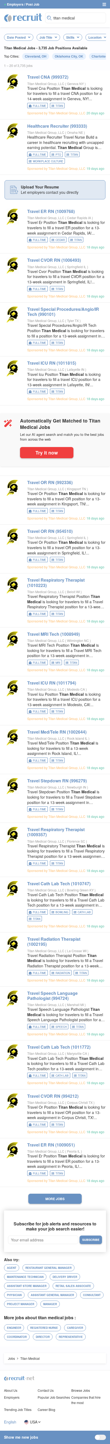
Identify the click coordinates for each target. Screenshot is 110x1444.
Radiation (63, 973)
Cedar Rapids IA (79, 217)
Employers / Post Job (23, 4)
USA (33, 1422)
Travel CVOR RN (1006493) (54, 260)
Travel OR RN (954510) (50, 531)
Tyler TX (73, 320)
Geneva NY (76, 83)
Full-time (39, 106)
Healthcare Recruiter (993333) (57, 126)
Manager (50, 1304)
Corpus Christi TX (80, 1102)
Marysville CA (77, 1053)
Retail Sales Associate (73, 1286)
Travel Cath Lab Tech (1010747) (59, 883)
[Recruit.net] (23, 17)
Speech (61, 1027)
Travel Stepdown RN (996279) (57, 781)
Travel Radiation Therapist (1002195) (53, 941)
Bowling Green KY (81, 890)
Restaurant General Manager (48, 1268)
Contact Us (46, 1390)
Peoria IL (74, 1151)
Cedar (60, 240)
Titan (59, 106)
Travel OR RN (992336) (50, 482)
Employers (11, 1397)
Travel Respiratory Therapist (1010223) (56, 582)
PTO (58, 154)
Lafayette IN (76, 369)
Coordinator (17, 1337)
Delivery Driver (65, 1277)
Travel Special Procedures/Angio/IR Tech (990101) (63, 311)
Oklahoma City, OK (69, 56)
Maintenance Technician (25, 1277)
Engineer (14, 1328)
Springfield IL (77, 266)
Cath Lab (84, 912)
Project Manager (20, 1304)
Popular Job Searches (54, 1397)
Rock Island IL (77, 738)
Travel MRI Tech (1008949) (53, 634)
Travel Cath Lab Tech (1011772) (59, 1047)
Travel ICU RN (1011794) (51, 683)
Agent (11, 1268)
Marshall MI (76, 1004)
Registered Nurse (44, 1328)
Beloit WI (74, 591)
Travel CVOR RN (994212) (52, 1096)
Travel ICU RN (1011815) (51, 363)
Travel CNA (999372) (47, 77)
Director (43, 1337)
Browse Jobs (80, 1390)
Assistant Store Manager (26, 1286)
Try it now (47, 452)
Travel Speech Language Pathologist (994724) (52, 995)
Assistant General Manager (52, 1295)
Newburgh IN (77, 787)
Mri (58, 663)
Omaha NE (75, 132)
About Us (10, 1390)
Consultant (92, 1295)
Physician (14, 1295)
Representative (71, 1337)
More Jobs (55, 1198)
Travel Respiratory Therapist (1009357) (56, 832)
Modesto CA (76, 689)
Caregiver (75, 1328)
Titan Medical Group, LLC (45, 83)
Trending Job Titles (18, 1409)
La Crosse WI (77, 950)
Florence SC (76, 841)
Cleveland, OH (35, 56)
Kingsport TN (77, 488)
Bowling (62, 912)
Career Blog (46, 1409)
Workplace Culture (48, 161)
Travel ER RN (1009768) (51, 211)
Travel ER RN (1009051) (51, 1145)
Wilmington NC (78, 640)
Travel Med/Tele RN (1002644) (57, 732)
